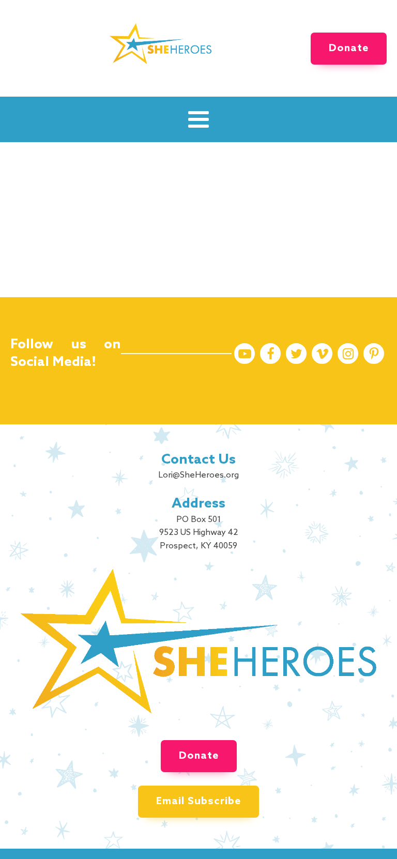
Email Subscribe (198, 801)
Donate (349, 48)
